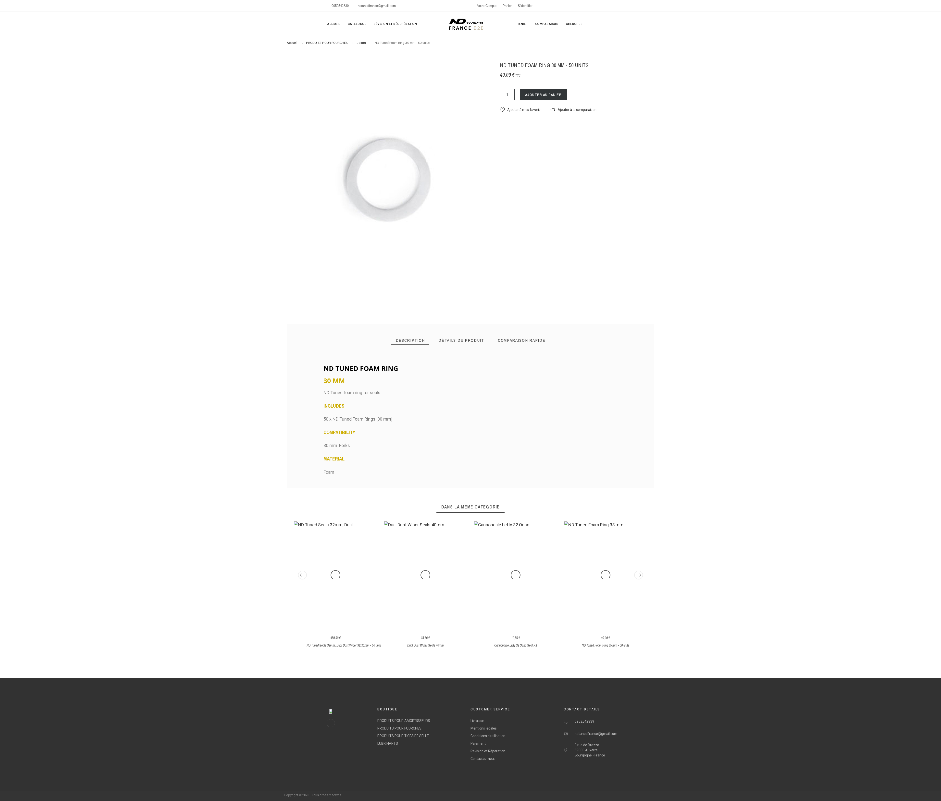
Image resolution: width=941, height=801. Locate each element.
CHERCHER (574, 24)
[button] (520, 109)
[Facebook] (331, 723)
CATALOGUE (357, 24)
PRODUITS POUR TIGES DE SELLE (403, 736)
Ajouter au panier (543, 94)
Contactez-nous (482, 759)
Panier (507, 6)
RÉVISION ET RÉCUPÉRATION (395, 24)
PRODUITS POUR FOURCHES (399, 728)
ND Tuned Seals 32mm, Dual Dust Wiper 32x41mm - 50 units (344, 645)
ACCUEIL (333, 24)
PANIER (522, 24)
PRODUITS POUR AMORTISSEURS (403, 721)
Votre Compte (486, 6)
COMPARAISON (547, 24)
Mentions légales (483, 728)
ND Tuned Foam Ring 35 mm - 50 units (605, 645)
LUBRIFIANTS (387, 743)
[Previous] (302, 575)
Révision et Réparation (487, 751)
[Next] (638, 575)
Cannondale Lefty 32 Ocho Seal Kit (515, 645)
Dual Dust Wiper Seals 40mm (425, 645)
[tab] (410, 340)
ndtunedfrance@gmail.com (377, 6)
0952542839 (340, 6)
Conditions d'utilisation (487, 736)
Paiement (478, 743)
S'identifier (525, 6)
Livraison (477, 721)
